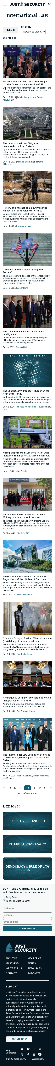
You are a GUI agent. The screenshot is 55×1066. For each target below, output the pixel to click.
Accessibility (38, 1059)
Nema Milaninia (24, 595)
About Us (12, 958)
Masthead (12, 963)
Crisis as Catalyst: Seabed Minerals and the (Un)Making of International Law (27, 640)
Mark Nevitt (21, 471)
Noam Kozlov (23, 533)
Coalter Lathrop (24, 654)
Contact (11, 973)
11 (9, 787)
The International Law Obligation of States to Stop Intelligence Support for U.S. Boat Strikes (26, 757)
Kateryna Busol (24, 226)
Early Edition (12, 897)
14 (40, 787)
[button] (49, 3)
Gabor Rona (22, 288)
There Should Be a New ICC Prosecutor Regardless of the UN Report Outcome (25, 578)
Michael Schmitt (25, 162)
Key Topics (34, 958)
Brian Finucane (39, 407)
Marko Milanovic (41, 776)
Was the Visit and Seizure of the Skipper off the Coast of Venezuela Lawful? (25, 83)
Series (32, 963)
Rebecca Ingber (23, 407)
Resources (35, 968)
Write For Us (14, 968)
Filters (10, 30)
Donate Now (19, 1039)
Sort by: (26, 27)
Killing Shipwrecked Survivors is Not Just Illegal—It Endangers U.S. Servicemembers (26, 454)
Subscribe (25, 928)
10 (15, 787)
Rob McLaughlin (24, 97)
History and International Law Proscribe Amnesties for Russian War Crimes (25, 209)
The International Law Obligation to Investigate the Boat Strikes (22, 145)
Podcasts (34, 973)
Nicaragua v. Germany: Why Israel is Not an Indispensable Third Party (27, 699)
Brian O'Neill (21, 347)
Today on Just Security (18, 901)
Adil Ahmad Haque (26, 711)
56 (50, 787)
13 (33, 787)
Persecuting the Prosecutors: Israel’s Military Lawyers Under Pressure (24, 516)
